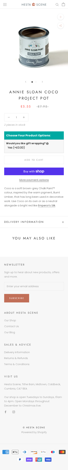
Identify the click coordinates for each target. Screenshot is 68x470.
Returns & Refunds (16, 358)
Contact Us (11, 326)
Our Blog (9, 332)
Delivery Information (24, 222)
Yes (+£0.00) (16, 148)
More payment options (34, 180)
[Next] (42, 82)
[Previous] (25, 82)
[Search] (57, 4)
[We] (47, 143)
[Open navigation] (5, 4)
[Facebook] (5, 412)
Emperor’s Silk (46, 205)
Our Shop (10, 320)
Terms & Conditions (16, 364)
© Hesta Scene (34, 427)
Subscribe (16, 298)
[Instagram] (13, 412)
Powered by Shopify (34, 432)
